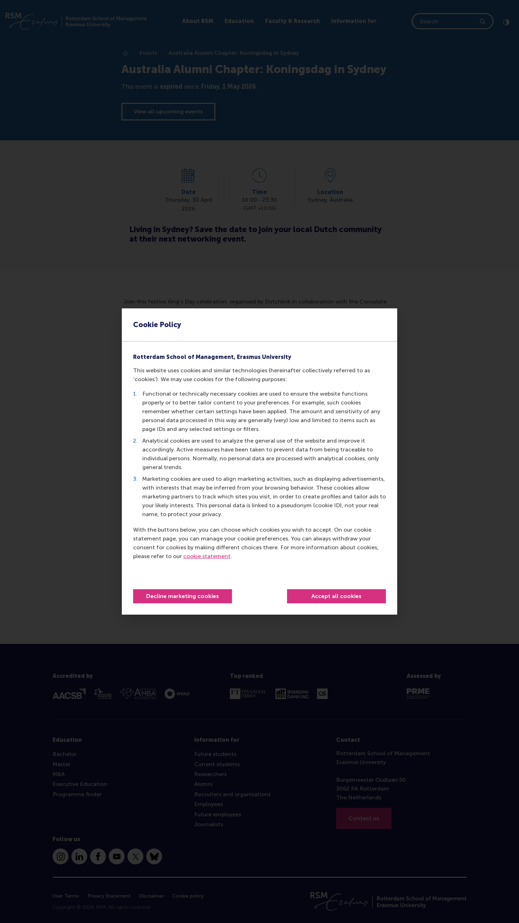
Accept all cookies (336, 596)
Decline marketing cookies (182, 596)
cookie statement (207, 556)
